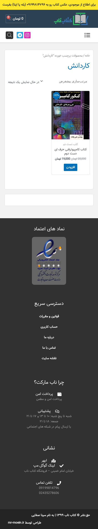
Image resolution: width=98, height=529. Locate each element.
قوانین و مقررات (49, 316)
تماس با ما (49, 347)
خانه (87, 56)
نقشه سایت (49, 358)
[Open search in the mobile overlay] (9, 35)
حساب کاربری (49, 326)
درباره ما (49, 337)
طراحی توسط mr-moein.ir (24, 522)
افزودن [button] (70, 167)
